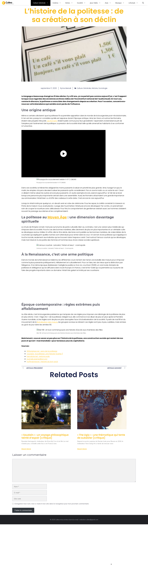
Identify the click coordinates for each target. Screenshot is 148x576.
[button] (143, 3)
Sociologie (102, 88)
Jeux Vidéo (94, 3)
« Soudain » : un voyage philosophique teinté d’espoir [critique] (45, 436)
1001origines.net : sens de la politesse (42, 351)
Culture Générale (39, 3)
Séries (67, 3)
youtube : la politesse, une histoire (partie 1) (45, 354)
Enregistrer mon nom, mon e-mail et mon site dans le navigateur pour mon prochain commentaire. (52, 504)
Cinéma (55, 3)
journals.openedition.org (37, 359)
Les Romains (52, 121)
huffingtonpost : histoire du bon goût (42, 361)
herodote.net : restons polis (38, 356)
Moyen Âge (57, 217)
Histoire (95, 88)
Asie (106, 3)
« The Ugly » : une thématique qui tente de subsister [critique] (101, 436)
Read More (26, 449)
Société (80, 3)
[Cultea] (8, 3)
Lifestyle (132, 3)
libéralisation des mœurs (47, 322)
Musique (118, 3)
